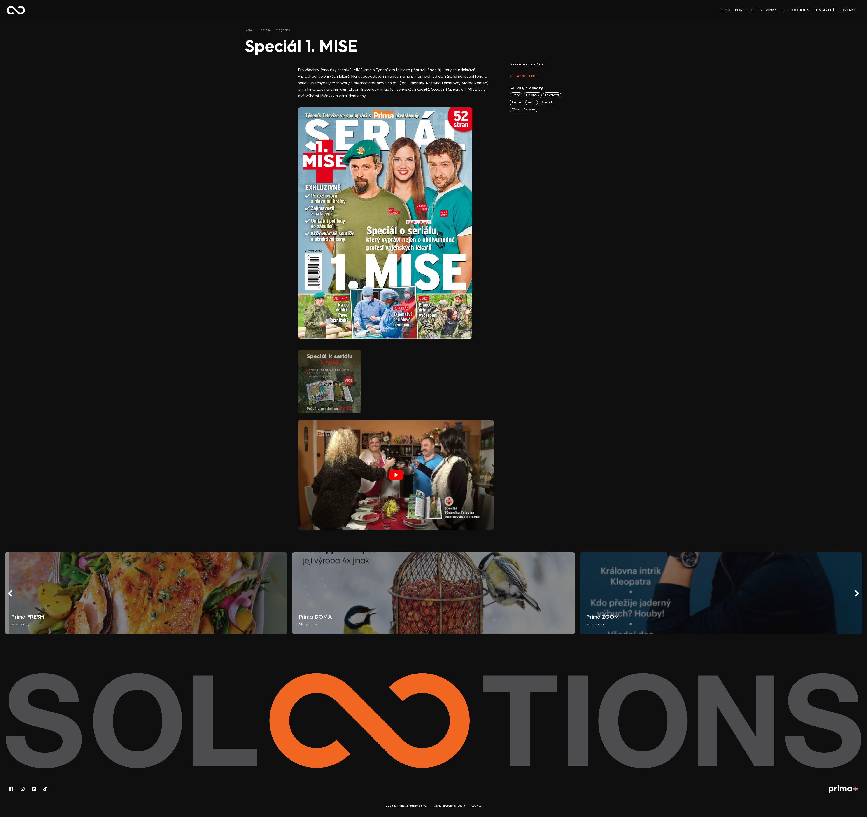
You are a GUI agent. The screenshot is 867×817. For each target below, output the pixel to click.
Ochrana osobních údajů (449, 805)
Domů (724, 10)
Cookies (476, 805)
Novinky (768, 10)
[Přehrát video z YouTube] (396, 475)
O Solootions (795, 10)
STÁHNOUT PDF (525, 76)
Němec (517, 102)
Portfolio (745, 10)
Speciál (546, 102)
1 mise (516, 95)
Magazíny (283, 30)
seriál (531, 102)
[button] (856, 593)
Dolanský (532, 95)
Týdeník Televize (523, 109)
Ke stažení (823, 10)
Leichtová (552, 95)
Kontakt (847, 10)
